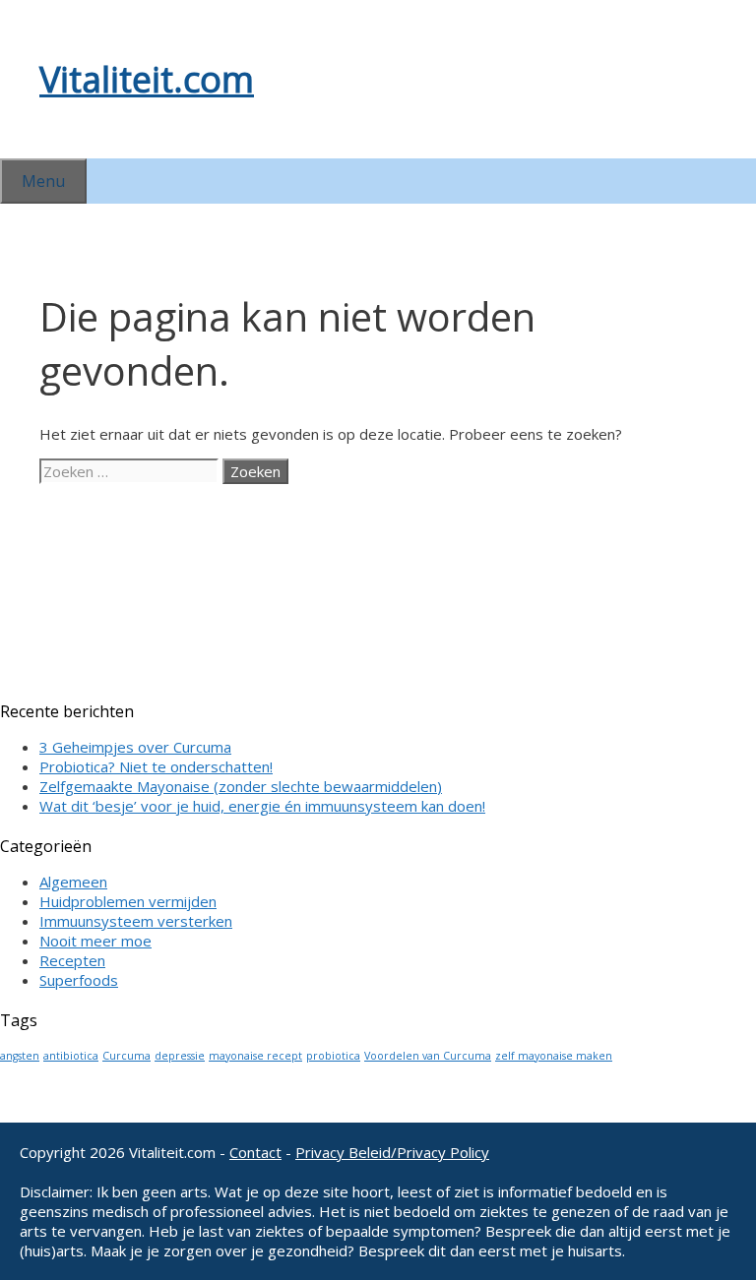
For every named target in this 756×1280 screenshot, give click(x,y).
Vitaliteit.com (146, 79)
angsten (19, 1056)
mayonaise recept (255, 1056)
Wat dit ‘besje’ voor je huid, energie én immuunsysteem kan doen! (262, 806)
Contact (255, 1152)
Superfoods (78, 980)
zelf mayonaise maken (553, 1056)
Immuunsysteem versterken (135, 921)
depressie (180, 1056)
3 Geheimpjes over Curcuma (135, 747)
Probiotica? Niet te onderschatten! (156, 766)
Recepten (72, 960)
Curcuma (126, 1056)
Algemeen (73, 881)
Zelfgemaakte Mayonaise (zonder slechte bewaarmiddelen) (240, 786)
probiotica (333, 1056)
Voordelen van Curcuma (427, 1056)
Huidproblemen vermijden (128, 901)
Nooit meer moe (95, 940)
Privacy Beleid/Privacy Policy (392, 1152)
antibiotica (70, 1056)
